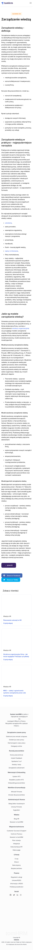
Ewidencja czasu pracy (16, 740)
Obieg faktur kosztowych (16, 803)
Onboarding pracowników (16, 783)
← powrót (9, 565)
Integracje (16, 843)
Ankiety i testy (16, 764)
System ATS (16, 776)
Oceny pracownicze (16, 755)
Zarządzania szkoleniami (16, 768)
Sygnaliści (16, 810)
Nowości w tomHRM (16, 822)
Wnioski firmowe (16, 792)
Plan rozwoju (16, 840)
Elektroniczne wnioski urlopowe (16, 736)
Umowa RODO (16, 880)
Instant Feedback (16, 758)
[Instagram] (20, 895)
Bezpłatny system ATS (16, 780)
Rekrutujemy (16, 865)
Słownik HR (16, 14)
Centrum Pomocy (16, 834)
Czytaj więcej (8, 623)
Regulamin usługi (16, 877)
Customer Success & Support (16, 831)
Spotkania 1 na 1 (16, 761)
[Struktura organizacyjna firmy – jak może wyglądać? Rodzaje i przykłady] (16, 638)
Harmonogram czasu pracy (16, 743)
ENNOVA (16, 940)
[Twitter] (14, 895)
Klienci (16, 862)
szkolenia (8, 223)
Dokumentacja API (16, 847)
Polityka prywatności (16, 887)
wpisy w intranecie (11, 251)
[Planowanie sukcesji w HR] (16, 604)
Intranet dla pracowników (16, 795)
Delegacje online (16, 746)
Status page (16, 850)
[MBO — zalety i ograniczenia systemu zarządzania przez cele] (16, 674)
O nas (16, 859)
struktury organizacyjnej (20, 328)
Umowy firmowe (16, 807)
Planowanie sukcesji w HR (12, 620)
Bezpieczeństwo (16, 868)
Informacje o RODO (16, 883)
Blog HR (16, 819)
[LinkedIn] (17, 895)
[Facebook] (10, 895)
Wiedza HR (7, 616)
